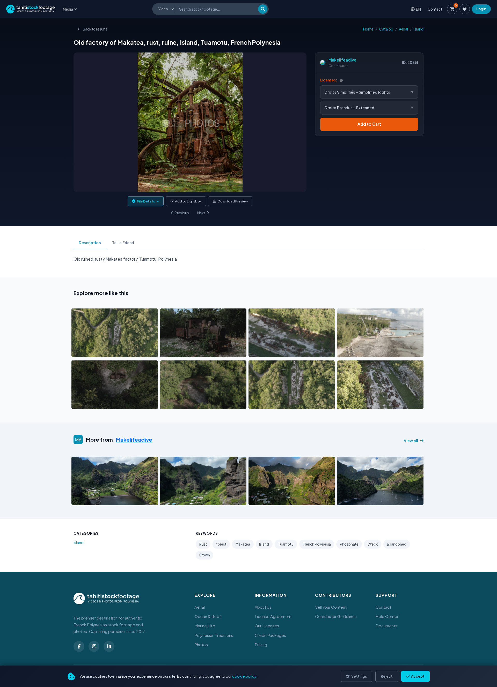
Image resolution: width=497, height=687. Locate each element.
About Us (263, 607)
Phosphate (349, 544)
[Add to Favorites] (88, 352)
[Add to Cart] (79, 352)
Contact (435, 9)
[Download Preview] (98, 352)
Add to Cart (369, 124)
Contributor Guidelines (336, 616)
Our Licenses (267, 625)
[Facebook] (79, 646)
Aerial (403, 29)
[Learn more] (341, 80)
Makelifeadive (342, 59)
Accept (418, 676)
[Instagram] (94, 646)
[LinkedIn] (109, 646)
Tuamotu (286, 544)
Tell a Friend (123, 242)
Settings (359, 676)
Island (418, 29)
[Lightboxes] (464, 9)
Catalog (386, 29)
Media (68, 9)
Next (201, 213)
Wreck (373, 544)
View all (411, 440)
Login (481, 9)
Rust (203, 544)
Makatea (243, 544)
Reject (387, 676)
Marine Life (204, 625)
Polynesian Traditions (213, 635)
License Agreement (273, 616)
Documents (386, 625)
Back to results (95, 29)
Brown (204, 555)
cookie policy (244, 676)
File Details (146, 201)
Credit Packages (270, 635)
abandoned (396, 544)
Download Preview (233, 201)
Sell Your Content (331, 607)
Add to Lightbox (188, 201)
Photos (201, 644)
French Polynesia (317, 544)
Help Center (387, 616)
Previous (182, 213)
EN (418, 8)
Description (90, 242)
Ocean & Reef (207, 616)
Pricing (261, 644)
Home (368, 29)
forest (221, 544)
